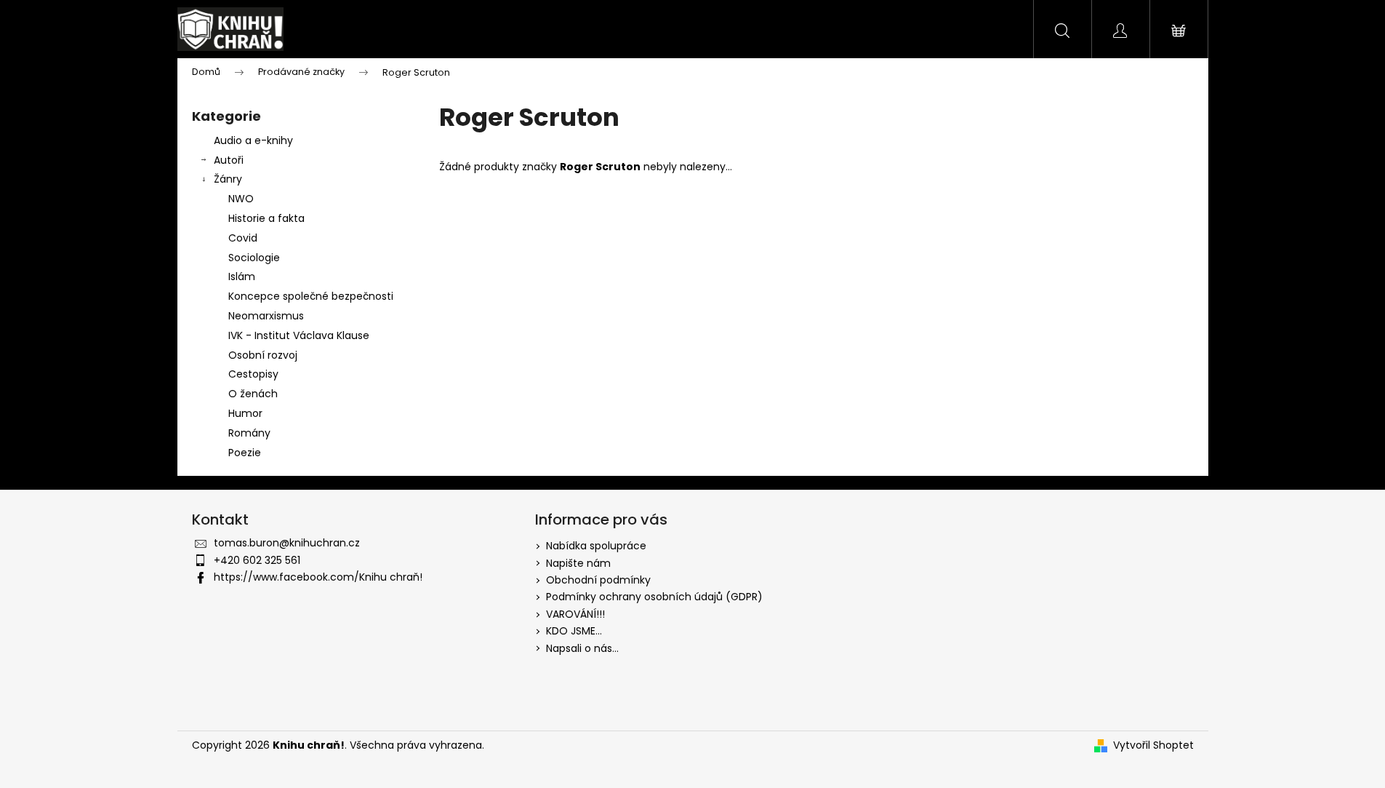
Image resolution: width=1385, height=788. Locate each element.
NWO (241, 198)
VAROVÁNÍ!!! (575, 614)
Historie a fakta (266, 218)
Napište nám (578, 563)
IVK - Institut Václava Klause (298, 335)
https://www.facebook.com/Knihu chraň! (318, 577)
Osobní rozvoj (262, 355)
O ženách (253, 393)
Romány (249, 433)
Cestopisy (253, 374)
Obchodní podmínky (598, 580)
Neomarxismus (266, 316)
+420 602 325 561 (257, 560)
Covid (242, 238)
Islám (241, 276)
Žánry (228, 179)
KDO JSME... (574, 631)
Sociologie (254, 257)
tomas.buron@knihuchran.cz (287, 543)
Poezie (244, 452)
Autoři (229, 160)
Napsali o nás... (582, 648)
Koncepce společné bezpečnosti (310, 296)
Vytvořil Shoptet (1153, 745)
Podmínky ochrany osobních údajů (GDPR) (654, 596)
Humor (245, 413)
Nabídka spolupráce (596, 545)
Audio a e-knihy (253, 140)
